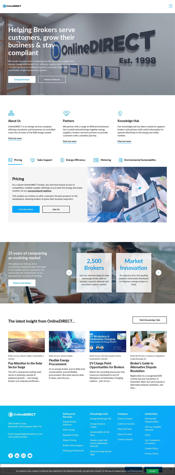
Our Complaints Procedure (152, 441)
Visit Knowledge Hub (149, 319)
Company (123, 413)
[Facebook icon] (10, 455)
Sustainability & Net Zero (99, 433)
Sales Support (44, 159)
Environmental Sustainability (140, 159)
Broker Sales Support (73, 445)
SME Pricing (69, 429)
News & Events (125, 434)
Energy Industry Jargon (97, 425)
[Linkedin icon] (17, 455)
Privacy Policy (151, 453)
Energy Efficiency (75, 159)
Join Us (56, 209)
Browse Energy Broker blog (101, 453)
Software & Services (69, 415)
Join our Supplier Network (153, 428)
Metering (106, 159)
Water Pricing (69, 440)
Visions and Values (22, 282)
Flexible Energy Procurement (59, 362)
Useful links (151, 413)
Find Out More (26, 209)
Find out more (15, 138)
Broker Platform (52, 79)
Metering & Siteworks (73, 450)
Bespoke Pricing (70, 434)
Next (158, 273)
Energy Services (22, 79)
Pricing (18, 159)
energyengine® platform (39, 190)
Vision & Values (125, 418)
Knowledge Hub (99, 413)
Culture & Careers (126, 423)
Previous (69, 273)
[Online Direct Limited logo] (12, 6)
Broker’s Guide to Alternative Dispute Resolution (143, 367)
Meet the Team (125, 428)
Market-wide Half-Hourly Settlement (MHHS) (99, 443)
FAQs (147, 434)
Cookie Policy (151, 448)
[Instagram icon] (23, 455)
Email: (25, 433)
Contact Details (125, 439)
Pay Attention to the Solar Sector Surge (25, 365)
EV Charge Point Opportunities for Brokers (107, 365)
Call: (17, 436)
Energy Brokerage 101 (100, 418)
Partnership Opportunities (151, 420)
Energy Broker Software (69, 423)
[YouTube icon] (29, 455)
